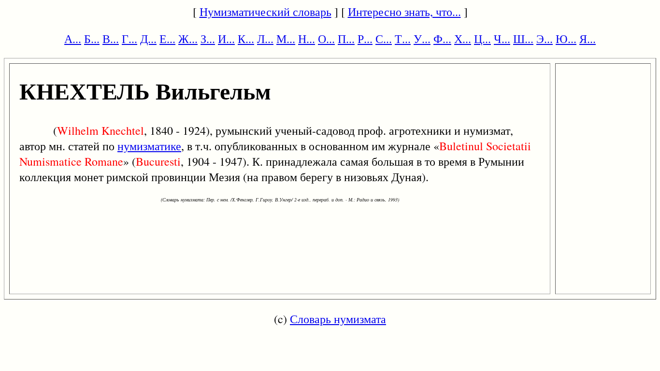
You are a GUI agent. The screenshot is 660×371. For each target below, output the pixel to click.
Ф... (442, 38)
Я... (587, 38)
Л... (265, 38)
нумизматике (149, 146)
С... (383, 38)
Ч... (502, 38)
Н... (306, 38)
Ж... (188, 38)
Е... (167, 38)
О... (326, 38)
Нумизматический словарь (265, 11)
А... (72, 38)
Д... (148, 38)
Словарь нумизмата (338, 319)
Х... (462, 38)
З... (208, 38)
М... (285, 38)
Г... (129, 38)
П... (346, 38)
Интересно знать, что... (404, 11)
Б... (92, 38)
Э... (544, 38)
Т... (403, 38)
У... (422, 38)
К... (246, 38)
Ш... (523, 38)
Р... (365, 38)
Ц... (482, 38)
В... (110, 38)
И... (226, 38)
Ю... (566, 38)
